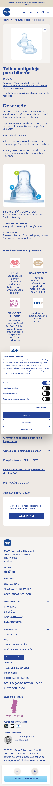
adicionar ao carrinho (26, 779)
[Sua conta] (36, 12)
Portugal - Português (13, 716)
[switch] (46, 388)
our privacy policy (22, 374)
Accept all (26, 415)
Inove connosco (14, 688)
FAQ (6, 639)
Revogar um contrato (14, 657)
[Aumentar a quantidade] (34, 771)
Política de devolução (18, 649)
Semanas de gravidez (17, 589)
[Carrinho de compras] (42, 12)
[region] (26, 43)
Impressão (10, 673)
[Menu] (48, 12)
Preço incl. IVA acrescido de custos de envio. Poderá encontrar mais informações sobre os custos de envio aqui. (25, 85)
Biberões (9, 611)
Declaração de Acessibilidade (23, 683)
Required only (26, 429)
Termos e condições (16, 667)
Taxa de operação (15, 644)
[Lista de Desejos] (31, 12)
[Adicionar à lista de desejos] (44, 30)
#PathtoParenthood (17, 594)
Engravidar (11, 584)
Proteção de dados (16, 678)
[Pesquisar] (24, 12)
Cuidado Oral (13, 622)
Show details (41, 408)
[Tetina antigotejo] (26, 44)
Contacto (10, 634)
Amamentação (13, 616)
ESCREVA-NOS (26, 515)
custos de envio (12, 756)
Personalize (26, 422)
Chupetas (10, 606)
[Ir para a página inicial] (6, 12)
